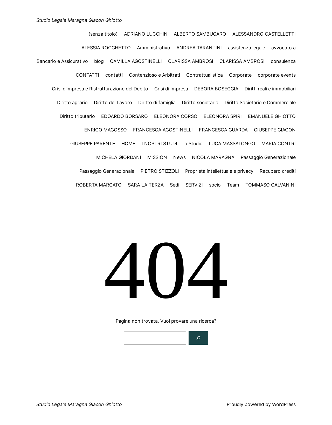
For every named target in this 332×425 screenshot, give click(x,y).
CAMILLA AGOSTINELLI (136, 61)
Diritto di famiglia (157, 102)
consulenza (283, 61)
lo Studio (193, 143)
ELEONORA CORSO (175, 116)
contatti (114, 75)
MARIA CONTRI (278, 143)
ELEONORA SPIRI (223, 116)
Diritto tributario (77, 116)
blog (99, 61)
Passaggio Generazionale (268, 157)
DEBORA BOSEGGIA (216, 88)
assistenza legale (246, 47)
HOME (128, 143)
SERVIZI (194, 185)
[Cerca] (198, 338)
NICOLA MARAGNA (213, 157)
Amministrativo (153, 47)
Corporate (240, 75)
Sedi (174, 185)
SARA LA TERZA (146, 185)
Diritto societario (200, 102)
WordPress (284, 404)
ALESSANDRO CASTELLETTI (264, 34)
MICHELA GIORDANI (118, 157)
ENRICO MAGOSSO (105, 129)
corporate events (277, 75)
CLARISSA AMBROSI (190, 61)
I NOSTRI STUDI (159, 143)
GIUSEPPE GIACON (275, 129)
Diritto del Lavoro (113, 102)
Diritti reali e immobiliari (270, 88)
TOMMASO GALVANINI (270, 185)
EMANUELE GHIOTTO (272, 116)
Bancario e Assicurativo (62, 61)
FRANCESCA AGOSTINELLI (163, 129)
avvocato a (283, 47)
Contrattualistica (204, 75)
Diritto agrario (72, 102)
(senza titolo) (103, 34)
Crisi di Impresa (171, 88)
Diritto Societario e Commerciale (260, 102)
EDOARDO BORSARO (124, 116)
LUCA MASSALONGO (232, 143)
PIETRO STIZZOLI (160, 171)
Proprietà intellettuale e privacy (219, 171)
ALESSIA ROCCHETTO (106, 47)
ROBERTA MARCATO (99, 185)
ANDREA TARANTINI (199, 47)
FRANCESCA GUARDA (223, 129)
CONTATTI (87, 75)
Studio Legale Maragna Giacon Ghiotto (79, 20)
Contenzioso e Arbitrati (154, 75)
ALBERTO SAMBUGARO (200, 34)
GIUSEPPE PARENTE (92, 143)
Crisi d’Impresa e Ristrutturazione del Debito (100, 88)
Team (233, 185)
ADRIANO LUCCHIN (146, 34)
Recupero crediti (278, 171)
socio (215, 185)
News (179, 157)
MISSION (157, 157)
